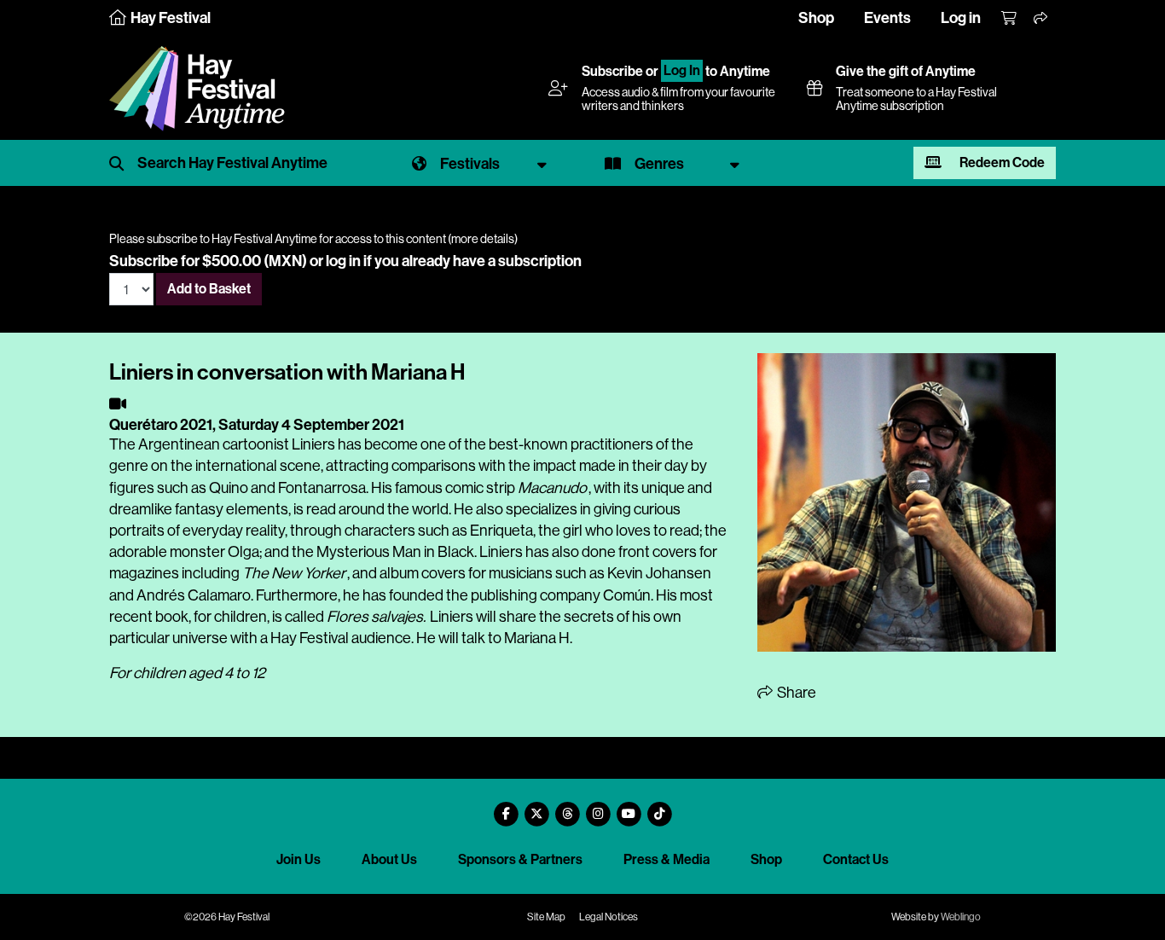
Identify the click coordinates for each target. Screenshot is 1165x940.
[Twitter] (536, 807)
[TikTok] (659, 807)
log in (343, 261)
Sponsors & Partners (520, 859)
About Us (389, 859)
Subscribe (612, 71)
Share (795, 692)
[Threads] (567, 807)
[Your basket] (1009, 19)
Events (887, 18)
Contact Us (856, 859)
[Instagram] (597, 807)
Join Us (298, 859)
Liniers (313, 444)
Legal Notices (608, 917)
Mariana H (537, 638)
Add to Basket (209, 289)
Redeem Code (1001, 162)
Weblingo (961, 917)
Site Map (546, 917)
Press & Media (666, 859)
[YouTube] (628, 807)
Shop (816, 18)
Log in (961, 18)
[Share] (1041, 19)
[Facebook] (505, 807)
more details (482, 239)
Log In (682, 71)
